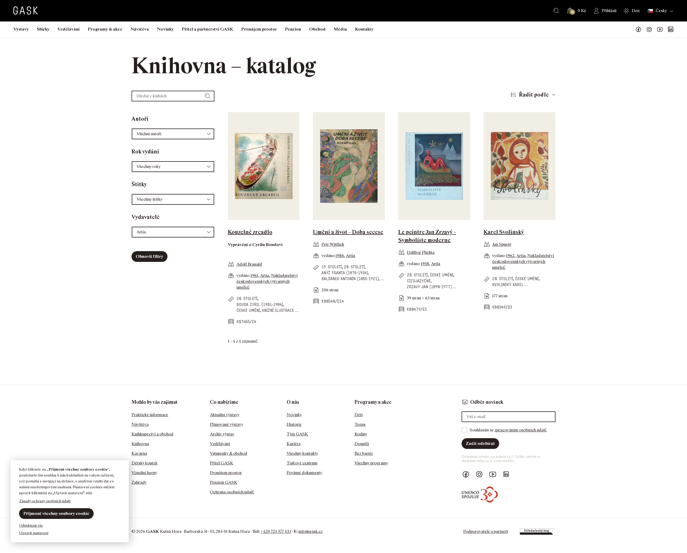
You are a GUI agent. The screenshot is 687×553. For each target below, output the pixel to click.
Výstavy (21, 29)
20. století (246, 298)
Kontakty (364, 29)
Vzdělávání (68, 29)
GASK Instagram (649, 29)
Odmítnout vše (31, 525)
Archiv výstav (222, 434)
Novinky (165, 29)
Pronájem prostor (259, 29)
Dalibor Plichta (420, 252)
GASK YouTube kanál (660, 29)
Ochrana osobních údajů (232, 492)
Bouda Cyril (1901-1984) (259, 304)
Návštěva (139, 29)
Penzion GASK (223, 482)
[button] (172, 134)
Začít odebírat (480, 443)
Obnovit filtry (149, 256)
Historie (294, 424)
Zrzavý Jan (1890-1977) (429, 286)
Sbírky (43, 29)
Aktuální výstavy (224, 414)
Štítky (139, 184)
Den (636, 10)
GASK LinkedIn (671, 29)
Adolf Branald (249, 264)
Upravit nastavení (33, 532)
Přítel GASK (221, 463)
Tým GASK (297, 434)
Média (340, 29)
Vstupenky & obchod (228, 453)
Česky (661, 11)
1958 (425, 263)
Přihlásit (609, 10)
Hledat (556, 11)
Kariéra (294, 443)
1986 (339, 255)
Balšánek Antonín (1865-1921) (350, 278)
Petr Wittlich (332, 244)
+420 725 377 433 (276, 531)
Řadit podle (534, 94)
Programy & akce (105, 29)
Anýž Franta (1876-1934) (344, 272)
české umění (248, 310)
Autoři (139, 119)
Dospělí (362, 443)
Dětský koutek (144, 463)
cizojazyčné (419, 281)
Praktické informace (149, 414)
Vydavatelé (145, 217)
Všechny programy (371, 463)
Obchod (317, 29)
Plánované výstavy (226, 424)
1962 (510, 255)
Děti (359, 414)
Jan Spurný (501, 244)
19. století (331, 267)
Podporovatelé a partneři (485, 531)
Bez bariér (364, 453)
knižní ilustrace (278, 310)
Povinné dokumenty (304, 472)
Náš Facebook (638, 29)
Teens (360, 424)
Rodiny (361, 434)
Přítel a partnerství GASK (207, 29)
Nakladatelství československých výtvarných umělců (267, 281)
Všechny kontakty (302, 453)
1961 (254, 275)
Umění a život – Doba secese (348, 232)
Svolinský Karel (508, 284)
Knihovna (140, 443)
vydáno (243, 275)
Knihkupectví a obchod (152, 434)
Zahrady (139, 482)
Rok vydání (145, 151)
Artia (264, 275)
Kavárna (139, 453)
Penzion (293, 29)
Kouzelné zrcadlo (250, 232)
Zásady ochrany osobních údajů (45, 501)
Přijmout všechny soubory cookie (56, 513)
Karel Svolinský (504, 232)
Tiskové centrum (302, 463)
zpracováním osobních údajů (521, 430)
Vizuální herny (144, 472)
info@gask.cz (310, 531)
